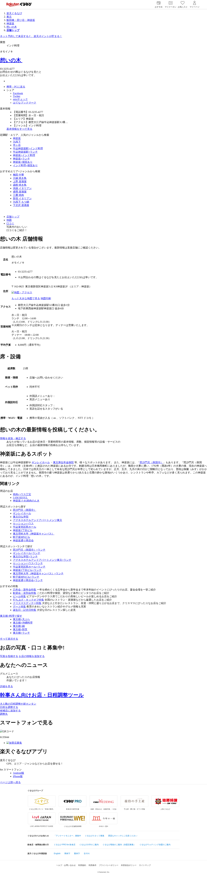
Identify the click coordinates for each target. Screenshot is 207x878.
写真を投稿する (9, 656)
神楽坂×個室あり (23, 162)
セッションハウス (23, 523)
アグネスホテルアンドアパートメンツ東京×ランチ (42, 560)
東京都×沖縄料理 (23, 622)
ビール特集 (19, 596)
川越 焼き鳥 (20, 178)
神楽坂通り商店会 (23, 540)
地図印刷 (46, 298)
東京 (9, 16)
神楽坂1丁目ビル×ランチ (27, 570)
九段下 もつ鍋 (21, 201)
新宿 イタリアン (22, 198)
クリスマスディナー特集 (27, 603)
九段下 (17, 141)
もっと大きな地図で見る (25, 298)
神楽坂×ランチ (21, 158)
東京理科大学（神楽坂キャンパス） (33, 533)
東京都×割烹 (20, 629)
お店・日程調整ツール (42, 695)
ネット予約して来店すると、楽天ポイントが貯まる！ (31, 36)
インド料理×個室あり (25, 165)
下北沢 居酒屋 (21, 205)
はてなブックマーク (24, 102)
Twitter (16, 96)
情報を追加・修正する (13, 438)
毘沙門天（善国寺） (151, 462)
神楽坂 (10, 23)
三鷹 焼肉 (18, 195)
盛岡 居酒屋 (20, 191)
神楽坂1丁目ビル (22, 530)
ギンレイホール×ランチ (26, 553)
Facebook (18, 93)
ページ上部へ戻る (10, 782)
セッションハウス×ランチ (28, 563)
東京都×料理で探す (11, 616)
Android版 (18, 773)
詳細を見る (6, 686)
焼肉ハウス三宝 (22, 494)
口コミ (10, 223)
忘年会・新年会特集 (24, 589)
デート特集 (19, 606)
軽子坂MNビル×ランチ (26, 576)
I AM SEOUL (20, 497)
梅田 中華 (18, 174)
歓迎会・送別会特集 (24, 593)
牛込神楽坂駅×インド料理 (28, 148)
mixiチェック (20, 99)
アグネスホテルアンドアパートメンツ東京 (37, 520)
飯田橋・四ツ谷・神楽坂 (20, 20)
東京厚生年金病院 (63, 462)
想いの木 (11, 26)
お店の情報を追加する (32, 656)
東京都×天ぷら (21, 619)
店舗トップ (12, 216)
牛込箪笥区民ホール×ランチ (29, 566)
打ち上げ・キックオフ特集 (28, 599)
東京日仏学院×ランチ (25, 556)
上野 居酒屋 (20, 181)
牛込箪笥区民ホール (24, 527)
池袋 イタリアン (22, 188)
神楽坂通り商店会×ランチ (28, 580)
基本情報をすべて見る (19, 129)
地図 (9, 220)
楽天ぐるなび (14, 13)
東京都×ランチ (21, 632)
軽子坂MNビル (21, 537)
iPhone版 (18, 776)
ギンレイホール (41, 462)
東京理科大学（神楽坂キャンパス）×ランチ (38, 573)
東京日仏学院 (20, 516)
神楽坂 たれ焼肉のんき (26, 500)
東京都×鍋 (19, 626)
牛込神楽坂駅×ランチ (25, 151)
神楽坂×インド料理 (24, 155)
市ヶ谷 (17, 145)
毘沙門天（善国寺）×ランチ (29, 549)
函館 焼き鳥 (20, 185)
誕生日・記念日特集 (24, 610)
